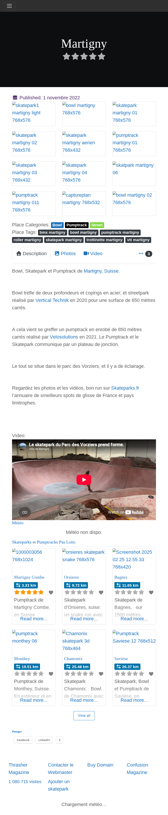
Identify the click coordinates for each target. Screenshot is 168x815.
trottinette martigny (104, 239)
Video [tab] (96, 253)
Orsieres (71, 577)
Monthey (22, 658)
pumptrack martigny (120, 232)
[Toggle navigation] (9, 6)
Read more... (33, 618)
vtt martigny (138, 239)
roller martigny (27, 239)
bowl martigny (83, 232)
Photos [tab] (68, 253)
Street (97, 225)
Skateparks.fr (125, 388)
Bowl (57, 225)
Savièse (121, 658)
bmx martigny (52, 232)
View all (84, 715)
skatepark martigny (64, 239)
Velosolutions (64, 337)
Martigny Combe (29, 577)
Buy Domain (100, 765)
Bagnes (120, 577)
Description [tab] (35, 253)
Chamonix (73, 658)
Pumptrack (76, 225)
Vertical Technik (52, 300)
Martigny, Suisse (101, 271)
